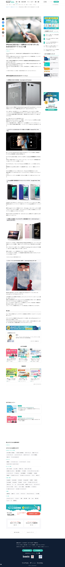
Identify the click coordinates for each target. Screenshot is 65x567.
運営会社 (39, 546)
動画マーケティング (35, 452)
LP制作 (27, 4)
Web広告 (14, 4)
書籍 (21, 498)
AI (11, 500)
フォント (33, 475)
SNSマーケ (10, 4)
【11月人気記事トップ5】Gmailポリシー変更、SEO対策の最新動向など (23, 379)
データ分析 (30, 4)
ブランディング (23, 493)
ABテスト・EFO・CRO (28, 468)
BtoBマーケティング (26, 454)
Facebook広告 (14, 480)
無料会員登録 (27, 550)
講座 (38, 1)
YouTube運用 (9, 482)
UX (15, 484)
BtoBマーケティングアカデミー (40, 544)
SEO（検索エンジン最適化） (35, 361)
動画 (35, 1)
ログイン (51, 1)
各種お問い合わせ (18, 546)
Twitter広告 (20, 480)
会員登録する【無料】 (33, 513)
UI (12, 484)
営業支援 (8, 475)
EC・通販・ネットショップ (14, 475)
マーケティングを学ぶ (19, 544)
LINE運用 (31, 480)
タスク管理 (37, 493)
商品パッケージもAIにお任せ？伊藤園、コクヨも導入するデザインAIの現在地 (11, 379)
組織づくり (13, 493)
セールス (28, 461)
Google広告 (8, 480)
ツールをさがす (24, 542)
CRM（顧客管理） (23, 473)
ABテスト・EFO (20, 4)
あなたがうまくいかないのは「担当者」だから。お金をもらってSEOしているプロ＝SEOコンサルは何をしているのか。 (35, 359)
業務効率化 (8, 493)
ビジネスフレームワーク (10, 498)
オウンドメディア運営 (21, 484)
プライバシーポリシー (28, 546)
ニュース (8, 500)
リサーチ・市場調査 (34, 454)
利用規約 (23, 546)
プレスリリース (46, 546)
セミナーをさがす (31, 542)
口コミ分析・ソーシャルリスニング (25, 475)
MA (24, 4)
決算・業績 (25, 498)
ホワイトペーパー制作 (10, 486)
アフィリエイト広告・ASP (15, 457)
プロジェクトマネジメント (30, 493)
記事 (16, 1)
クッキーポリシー (34, 546)
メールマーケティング (23, 376)
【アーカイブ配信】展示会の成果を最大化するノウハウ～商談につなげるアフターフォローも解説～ (11, 359)
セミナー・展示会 (10, 361)
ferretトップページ (30, 532)
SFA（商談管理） (30, 473)
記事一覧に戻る (17, 532)
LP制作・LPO (21, 468)
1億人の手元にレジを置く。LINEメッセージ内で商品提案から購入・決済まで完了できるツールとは (23, 359)
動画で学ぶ (36, 542)
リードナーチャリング (23, 461)
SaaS (32, 498)
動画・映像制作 (28, 486)
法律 (29, 498)
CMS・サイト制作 (9, 468)
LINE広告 (35, 480)
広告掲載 (45, 1)
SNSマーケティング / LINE (23, 361)
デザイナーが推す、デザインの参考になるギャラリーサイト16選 (35, 379)
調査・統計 (36, 498)
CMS (16, 4)
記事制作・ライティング (28, 484)
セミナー (32, 1)
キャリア (18, 493)
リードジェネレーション (14, 461)
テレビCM (24, 482)
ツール (28, 1)
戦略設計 (8, 461)
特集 (19, 1)
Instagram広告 (26, 480)
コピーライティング (36, 484)
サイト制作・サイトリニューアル (32, 482)
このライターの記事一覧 (34, 341)
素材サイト (37, 475)
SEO (7, 4)
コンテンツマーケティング (18, 454)
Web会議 (35, 473)
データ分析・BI (17, 473)
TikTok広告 (20, 482)
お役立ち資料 (23, 1)
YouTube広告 (14, 482)
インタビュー (34, 4)
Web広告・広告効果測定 (20, 452)
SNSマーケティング (28, 452)
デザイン (12, 376)
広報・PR (8, 457)
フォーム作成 (15, 468)
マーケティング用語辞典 (31, 544)
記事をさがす (18, 542)
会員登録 (56, 1)
